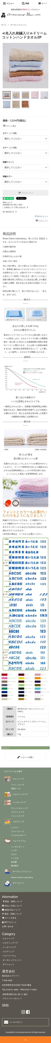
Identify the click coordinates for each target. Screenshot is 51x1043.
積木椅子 (15, 866)
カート (44, 3)
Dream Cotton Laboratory (22, 877)
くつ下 (14, 850)
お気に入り (43, 220)
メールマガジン (16, 1021)
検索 (27, 3)
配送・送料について (13, 901)
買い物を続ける (9, 211)
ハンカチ (15, 858)
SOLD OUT (27, 193)
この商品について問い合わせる (14, 207)
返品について (8, 202)
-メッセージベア (9, 947)
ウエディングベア (20, 794)
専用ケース (16, 789)
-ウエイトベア (8, 938)
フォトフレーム (17, 831)
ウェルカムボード (18, 835)
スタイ (14, 854)
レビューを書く (27, 757)
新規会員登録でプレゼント (25, 9)
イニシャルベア (17, 816)
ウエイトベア (18, 779)
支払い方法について (13, 905)
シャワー (15, 827)
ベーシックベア (17, 785)
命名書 (14, 862)
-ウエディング (8, 951)
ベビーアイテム (19, 841)
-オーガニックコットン (12, 960)
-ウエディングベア (10, 942)
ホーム (3, 24)
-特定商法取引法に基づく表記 (14, 994)
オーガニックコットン (18, 24)
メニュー (10, 3)
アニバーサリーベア (19, 808)
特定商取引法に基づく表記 (12, 204)
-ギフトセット (8, 964)
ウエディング (18, 821)
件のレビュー (41, 216)
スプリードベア (17, 812)
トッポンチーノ (17, 847)
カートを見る (10, 917)
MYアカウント (10, 922)
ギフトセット (18, 883)
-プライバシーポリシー (12, 998)
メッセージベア (19, 802)
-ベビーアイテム (9, 955)
